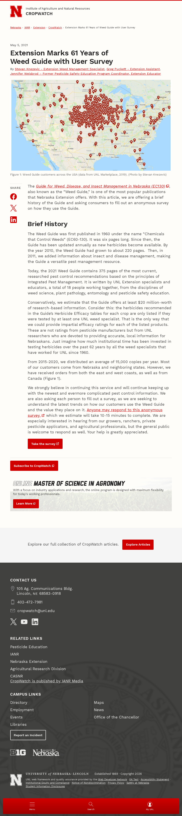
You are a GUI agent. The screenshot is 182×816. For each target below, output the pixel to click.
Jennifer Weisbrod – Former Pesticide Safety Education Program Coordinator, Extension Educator (85, 73)
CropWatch (39, 13)
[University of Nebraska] (46, 752)
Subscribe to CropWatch (32, 466)
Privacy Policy (116, 782)
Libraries (18, 724)
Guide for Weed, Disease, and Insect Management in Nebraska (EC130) (100, 186)
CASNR (16, 676)
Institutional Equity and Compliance (47, 782)
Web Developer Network (112, 779)
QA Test (133, 779)
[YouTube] (24, 621)
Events (16, 717)
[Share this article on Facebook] (13, 196)
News (99, 710)
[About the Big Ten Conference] (18, 752)
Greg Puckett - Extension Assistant (133, 69)
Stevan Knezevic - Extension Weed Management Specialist (60, 69)
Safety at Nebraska (138, 782)
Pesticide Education (28, 647)
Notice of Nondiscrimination (89, 782)
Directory (18, 702)
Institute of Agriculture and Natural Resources (58, 8)
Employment (22, 710)
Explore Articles (138, 544)
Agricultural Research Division (38, 669)
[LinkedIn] (35, 621)
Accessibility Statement (155, 779)
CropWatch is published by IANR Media (46, 681)
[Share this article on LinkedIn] (13, 219)
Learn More (24, 503)
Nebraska (15, 27)
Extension (39, 27)
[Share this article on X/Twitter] (13, 208)
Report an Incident (28, 735)
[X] (13, 621)
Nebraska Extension (28, 661)
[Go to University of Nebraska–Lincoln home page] (16, 11)
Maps (99, 702)
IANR (27, 27)
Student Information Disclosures (45, 786)
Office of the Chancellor (116, 717)
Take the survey (43, 444)
